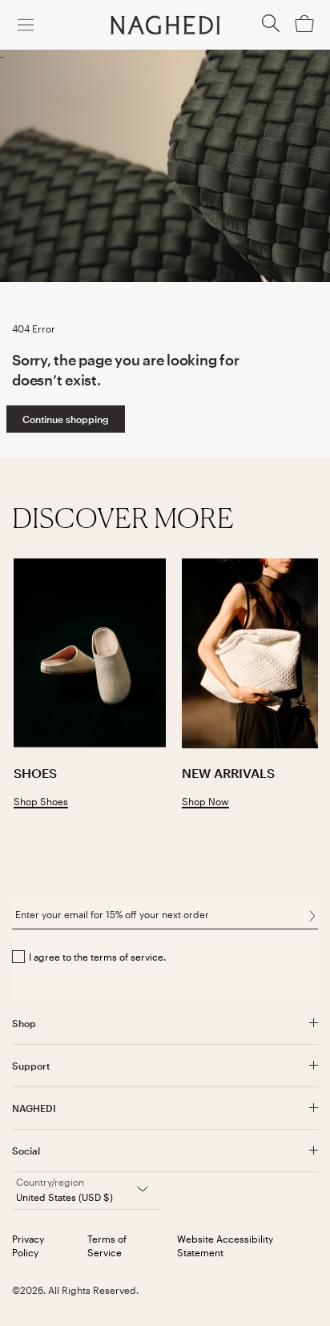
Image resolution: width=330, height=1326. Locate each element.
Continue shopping (65, 419)
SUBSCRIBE (312, 916)
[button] (270, 28)
